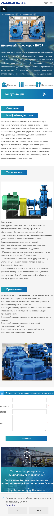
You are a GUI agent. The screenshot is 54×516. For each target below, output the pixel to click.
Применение (46, 84)
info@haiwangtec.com (19, 115)
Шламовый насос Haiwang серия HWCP (10, 14)
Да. (17, 510)
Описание (11, 84)
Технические (29, 84)
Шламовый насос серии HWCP (28, 14)
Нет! (39, 510)
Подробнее (11, 505)
